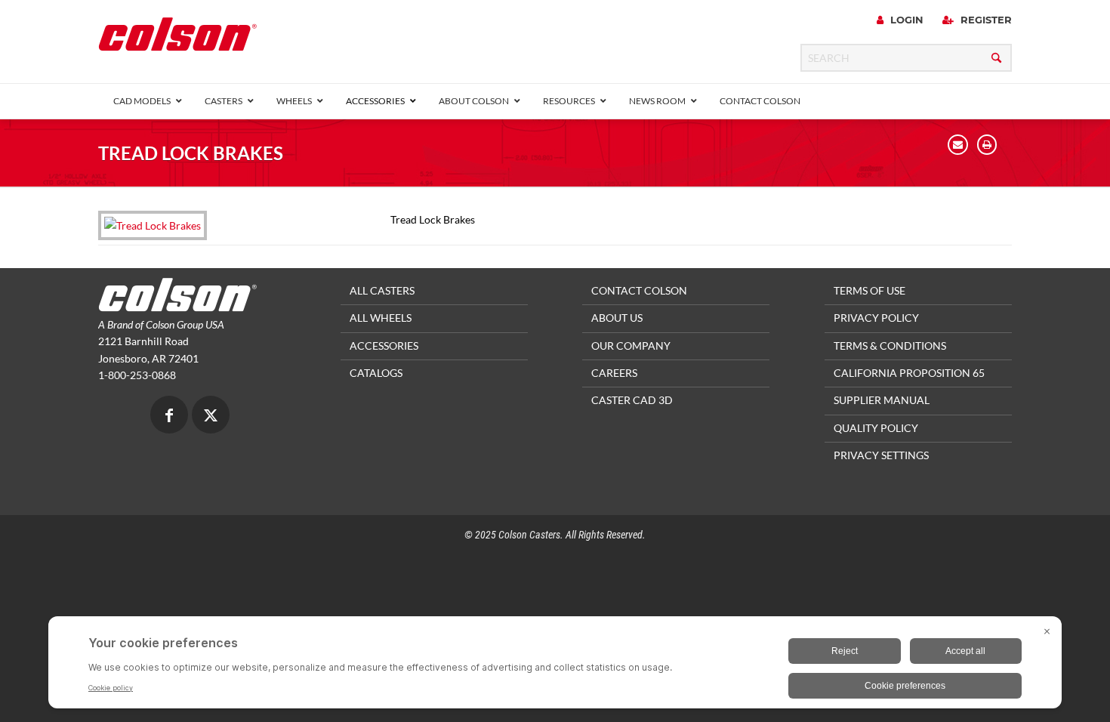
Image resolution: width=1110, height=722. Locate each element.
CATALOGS (376, 372)
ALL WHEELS (381, 317)
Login (905, 20)
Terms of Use (869, 290)
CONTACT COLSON (639, 290)
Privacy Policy (876, 317)
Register (984, 20)
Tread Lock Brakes (190, 153)
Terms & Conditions (890, 345)
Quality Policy (876, 427)
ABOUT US (617, 317)
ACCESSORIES (384, 345)
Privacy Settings (881, 455)
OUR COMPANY (631, 345)
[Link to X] (211, 416)
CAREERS (614, 372)
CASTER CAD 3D (632, 399)
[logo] (177, 38)
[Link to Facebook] (169, 416)
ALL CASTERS (382, 290)
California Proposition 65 (909, 372)
